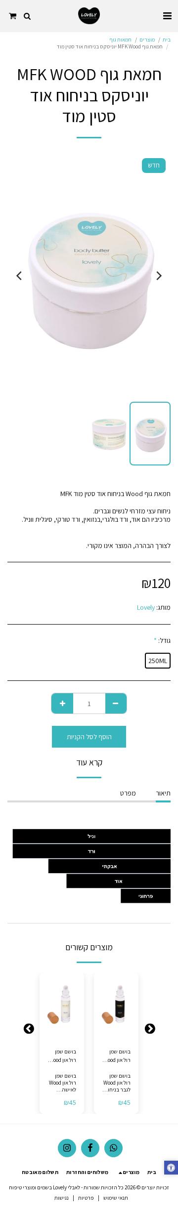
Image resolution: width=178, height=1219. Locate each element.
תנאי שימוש (115, 1197)
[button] (167, 16)
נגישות (61, 1197)
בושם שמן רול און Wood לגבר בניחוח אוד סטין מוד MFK (117, 1056)
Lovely (146, 607)
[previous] (158, 275)
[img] (116, 1006)
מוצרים (147, 39)
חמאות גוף (120, 39)
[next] (19, 275)
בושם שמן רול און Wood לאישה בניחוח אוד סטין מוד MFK (61, 1056)
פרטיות (86, 1197)
